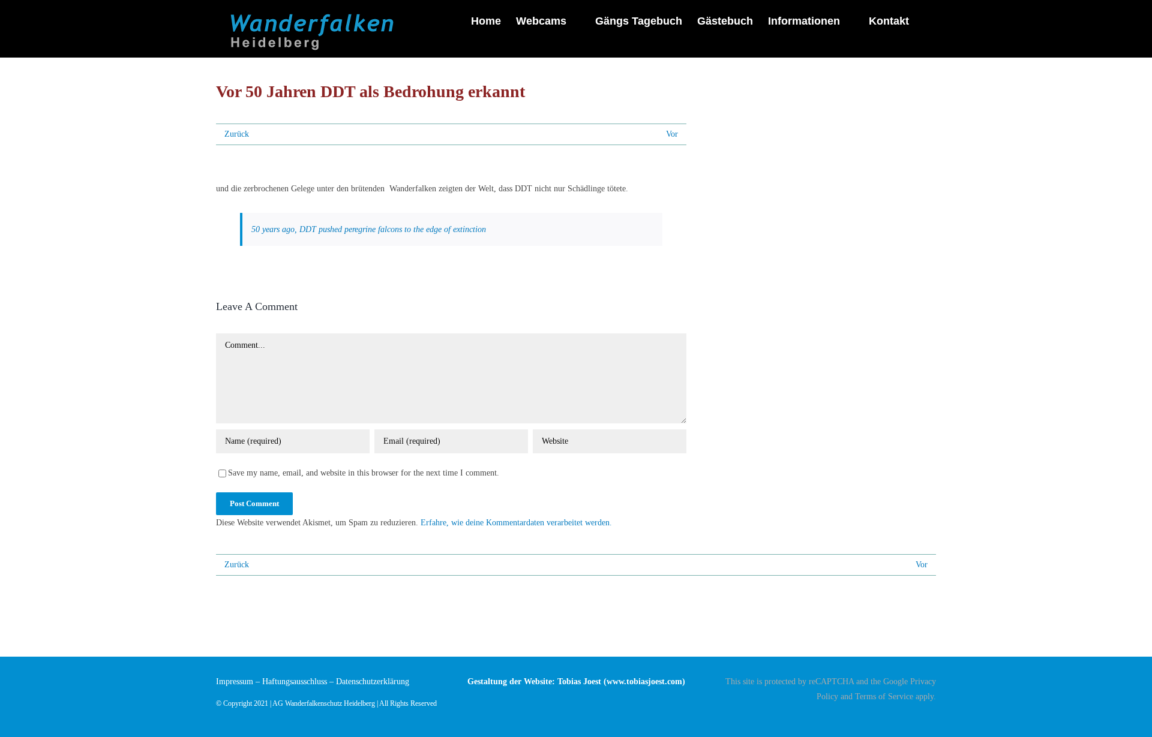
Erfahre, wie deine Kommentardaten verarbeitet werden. (516, 522)
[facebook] (932, 717)
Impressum (234, 681)
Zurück (236, 134)
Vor (672, 134)
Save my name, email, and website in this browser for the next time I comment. (363, 472)
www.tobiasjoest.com (644, 681)
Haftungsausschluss (294, 681)
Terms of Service (884, 696)
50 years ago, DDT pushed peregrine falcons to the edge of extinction (368, 229)
